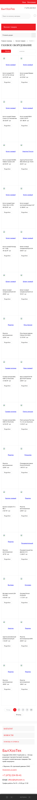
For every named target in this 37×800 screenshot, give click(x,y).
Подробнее (7, 82)
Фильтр (7, 51)
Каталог (8, 728)
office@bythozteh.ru (16, 780)
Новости (8, 735)
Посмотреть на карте (9, 770)
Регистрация (31, 2)
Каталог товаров (10, 27)
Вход (24, 2)
